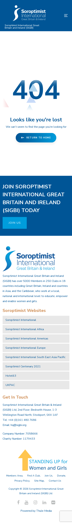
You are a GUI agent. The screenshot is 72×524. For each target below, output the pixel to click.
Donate (61, 475)
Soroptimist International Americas (26, 339)
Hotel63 (10, 376)
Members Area (14, 475)
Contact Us (55, 480)
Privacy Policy (22, 480)
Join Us (48, 475)
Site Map (39, 480)
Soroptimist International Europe (25, 348)
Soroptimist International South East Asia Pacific (35, 357)
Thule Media (44, 511)
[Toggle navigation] (57, 15)
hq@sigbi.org (18, 425)
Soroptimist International (20, 320)
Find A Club (33, 475)
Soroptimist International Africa (24, 329)
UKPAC (10, 385)
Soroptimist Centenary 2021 (23, 366)
